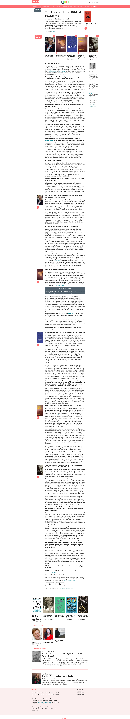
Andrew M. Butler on (63, 654)
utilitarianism (49, 140)
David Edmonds (92, 73)
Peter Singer (62, 71)
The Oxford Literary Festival (66, 588)
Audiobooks (80, 6)
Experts (95, 6)
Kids (57, 6)
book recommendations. (44, 702)
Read (86, 28)
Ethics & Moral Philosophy (87, 9)
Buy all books (38, 36)
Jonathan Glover (52, 71)
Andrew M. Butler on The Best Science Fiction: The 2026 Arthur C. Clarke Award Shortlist (65, 660)
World (52, 6)
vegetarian (57, 260)
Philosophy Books (68, 9)
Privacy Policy (80, 692)
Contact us (79, 691)
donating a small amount (74, 293)
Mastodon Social (81, 696)
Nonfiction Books (52, 9)
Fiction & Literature (44, 6)
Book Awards (88, 6)
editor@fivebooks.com (69, 580)
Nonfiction (35, 6)
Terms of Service (81, 694)
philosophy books (59, 285)
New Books (73, 6)
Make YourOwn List (38, 10)
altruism (70, 313)
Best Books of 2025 (64, 6)
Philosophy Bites (92, 96)
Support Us (36, 1)
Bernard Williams (57, 415)
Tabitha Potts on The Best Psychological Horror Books (65, 680)
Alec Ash (53, 31)
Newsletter (80, 689)
